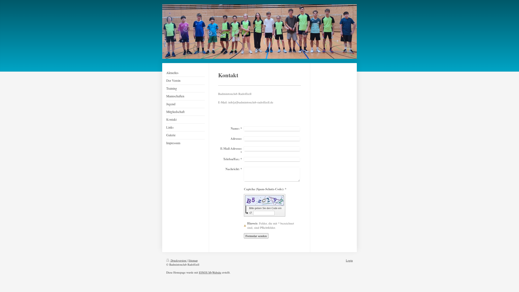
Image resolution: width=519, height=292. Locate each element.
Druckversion (178, 260)
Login (349, 260)
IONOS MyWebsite (210, 272)
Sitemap (193, 260)
